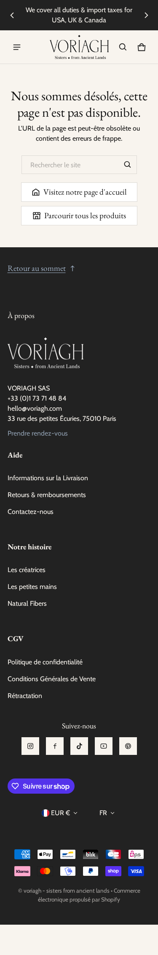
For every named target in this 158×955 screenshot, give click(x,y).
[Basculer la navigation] (17, 47)
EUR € (60, 813)
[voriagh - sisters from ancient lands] (79, 47)
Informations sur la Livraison (48, 478)
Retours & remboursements (47, 495)
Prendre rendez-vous (38, 433)
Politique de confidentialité (45, 662)
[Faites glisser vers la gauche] (12, 15)
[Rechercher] (127, 164)
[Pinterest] (128, 746)
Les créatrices (27, 570)
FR (103, 813)
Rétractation (25, 696)
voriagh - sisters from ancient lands (67, 890)
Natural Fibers (27, 603)
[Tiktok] (79, 746)
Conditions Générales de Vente (52, 679)
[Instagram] (30, 746)
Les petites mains (32, 587)
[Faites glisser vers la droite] (146, 15)
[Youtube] (103, 746)
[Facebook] (55, 746)
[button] (123, 47)
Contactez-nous (31, 512)
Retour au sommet (37, 268)
